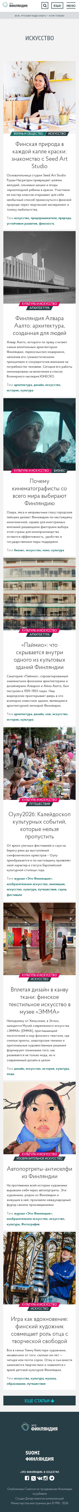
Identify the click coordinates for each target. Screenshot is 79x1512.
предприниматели (44, 218)
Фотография (30, 1224)
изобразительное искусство (27, 884)
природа (64, 218)
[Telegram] (51, 1478)
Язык (57, 6)
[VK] (40, 1478)
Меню (71, 6)
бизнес (19, 550)
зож (48, 714)
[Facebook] (27, 1478)
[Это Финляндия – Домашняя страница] (15, 5)
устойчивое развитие (22, 223)
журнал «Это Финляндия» (33, 878)
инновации (56, 884)
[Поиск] (45, 5)
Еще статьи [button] (38, 1401)
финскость (46, 223)
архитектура (23, 384)
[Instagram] (45, 1478)
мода (10, 1074)
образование (16, 1383)
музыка (50, 1378)
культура (26, 390)
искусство (21, 218)
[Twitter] (33, 1478)
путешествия (47, 889)
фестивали (14, 894)
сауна (62, 889)
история (13, 390)
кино (46, 550)
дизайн (39, 384)
